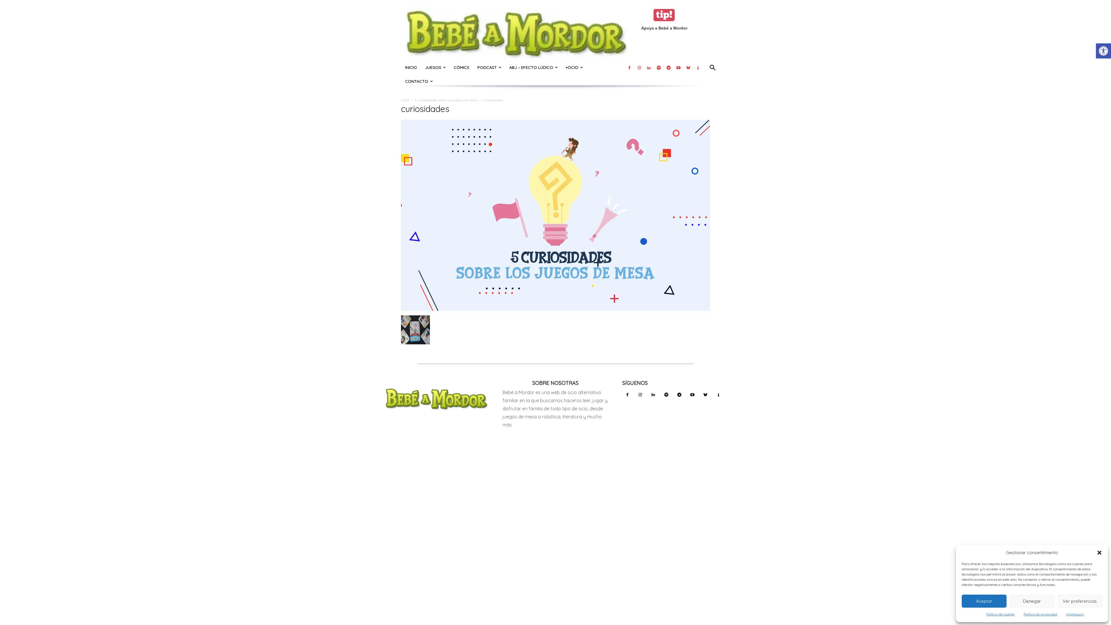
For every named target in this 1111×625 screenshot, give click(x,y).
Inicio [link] (405, 100)
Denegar (1032, 601)
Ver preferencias (1080, 601)
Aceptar (984, 601)
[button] (1099, 553)
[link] (1103, 50)
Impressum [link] (1075, 614)
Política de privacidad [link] (1040, 614)
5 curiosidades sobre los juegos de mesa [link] (446, 100)
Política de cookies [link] (1000, 614)
